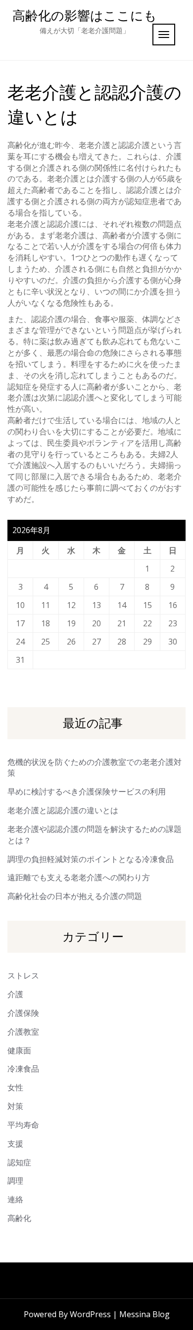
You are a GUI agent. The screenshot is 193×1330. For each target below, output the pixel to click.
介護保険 (23, 1012)
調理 (15, 1180)
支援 (15, 1143)
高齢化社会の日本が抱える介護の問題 (74, 896)
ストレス (23, 975)
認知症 (19, 1162)
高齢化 (19, 1218)
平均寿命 (23, 1124)
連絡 (15, 1199)
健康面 (19, 1050)
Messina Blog (144, 1314)
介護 (15, 994)
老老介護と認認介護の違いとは (62, 810)
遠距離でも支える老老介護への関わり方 (78, 877)
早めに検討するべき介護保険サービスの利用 (86, 791)
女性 (15, 1087)
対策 (15, 1106)
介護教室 (23, 1031)
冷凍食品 (23, 1068)
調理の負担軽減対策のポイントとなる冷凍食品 (90, 859)
